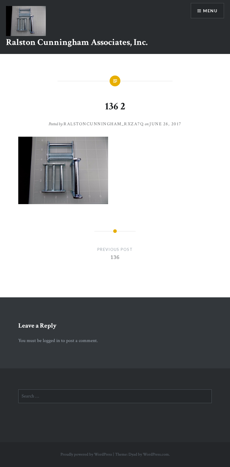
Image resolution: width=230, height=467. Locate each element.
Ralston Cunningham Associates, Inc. (77, 42)
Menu (210, 10)
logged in (51, 341)
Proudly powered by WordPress (86, 454)
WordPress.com (156, 454)
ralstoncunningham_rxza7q (103, 124)
